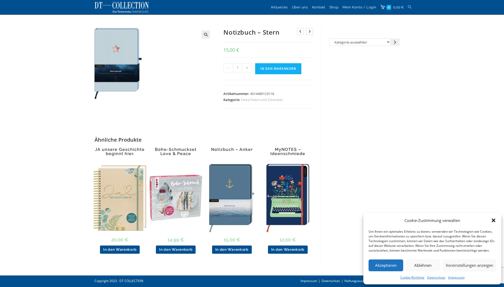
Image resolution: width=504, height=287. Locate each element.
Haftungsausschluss (359, 281)
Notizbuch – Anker (232, 149)
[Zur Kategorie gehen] (395, 42)
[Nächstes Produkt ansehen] (309, 31)
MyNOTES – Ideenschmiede (287, 151)
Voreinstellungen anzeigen (469, 265)
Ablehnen (423, 265)
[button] (493, 220)
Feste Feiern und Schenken (262, 99)
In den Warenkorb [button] (119, 249)
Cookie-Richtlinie (412, 277)
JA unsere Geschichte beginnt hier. (120, 151)
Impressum (456, 277)
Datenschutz (436, 277)
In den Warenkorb (278, 68)
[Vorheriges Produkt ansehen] (300, 31)
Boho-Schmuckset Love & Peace (176, 151)
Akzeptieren (386, 265)
